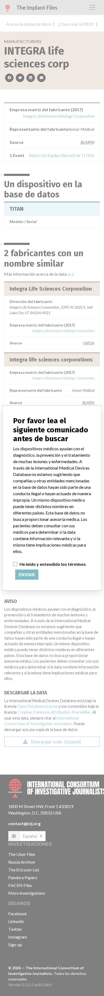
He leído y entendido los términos (52, 564)
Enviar (27, 574)
